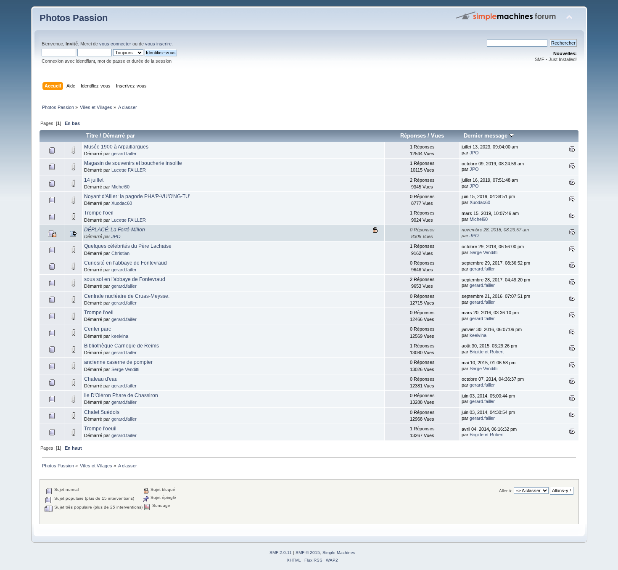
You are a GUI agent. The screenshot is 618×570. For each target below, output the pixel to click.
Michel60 (120, 186)
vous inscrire (158, 43)
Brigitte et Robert (487, 351)
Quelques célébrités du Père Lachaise (128, 246)
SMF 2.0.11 (280, 552)
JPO (474, 152)
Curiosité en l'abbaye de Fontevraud (125, 263)
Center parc (97, 329)
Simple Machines (338, 552)
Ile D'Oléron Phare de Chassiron (121, 395)
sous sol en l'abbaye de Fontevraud (124, 279)
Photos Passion (74, 18)
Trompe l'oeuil (100, 429)
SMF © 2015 (308, 552)
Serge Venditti (483, 252)
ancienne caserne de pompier (118, 362)
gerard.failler (124, 153)
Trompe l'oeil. (99, 312)
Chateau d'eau (101, 379)
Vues (437, 136)
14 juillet (93, 180)
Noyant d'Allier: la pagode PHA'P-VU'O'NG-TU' (137, 196)
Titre (92, 136)
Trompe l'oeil (99, 213)
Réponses (413, 136)
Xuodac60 (121, 203)
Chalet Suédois (101, 412)
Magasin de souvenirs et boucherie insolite (133, 163)
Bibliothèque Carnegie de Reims (121, 346)
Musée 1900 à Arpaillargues (116, 147)
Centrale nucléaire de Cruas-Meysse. (126, 296)
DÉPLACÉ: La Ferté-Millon (114, 230)
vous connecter (115, 43)
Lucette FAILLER (128, 169)
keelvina (119, 336)
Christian (120, 253)
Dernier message (486, 136)
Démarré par (119, 136)
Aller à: (505, 490)
